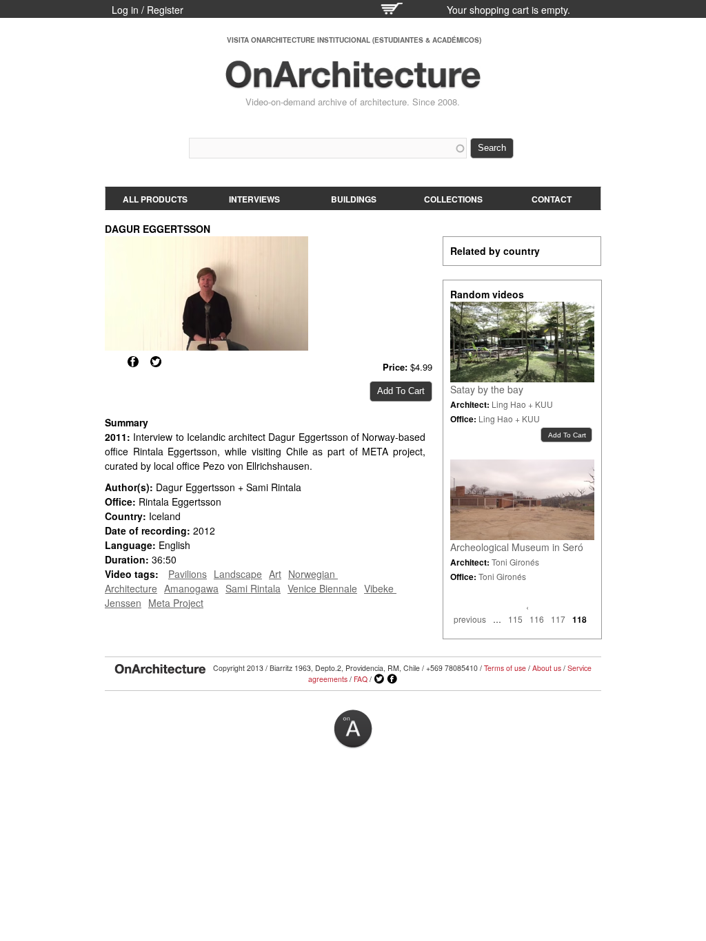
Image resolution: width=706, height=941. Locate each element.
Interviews (254, 199)
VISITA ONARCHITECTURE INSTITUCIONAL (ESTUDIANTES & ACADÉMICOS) (354, 40)
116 (537, 619)
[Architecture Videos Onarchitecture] (353, 83)
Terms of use (505, 668)
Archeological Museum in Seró (516, 547)
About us (546, 668)
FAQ (360, 679)
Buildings (353, 199)
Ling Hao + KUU (522, 404)
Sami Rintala (253, 588)
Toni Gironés (515, 562)
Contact (552, 199)
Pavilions (187, 574)
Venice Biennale (322, 588)
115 (515, 619)
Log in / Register (147, 10)
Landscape (238, 574)
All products (155, 199)
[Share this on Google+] (110, 361)
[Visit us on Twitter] (379, 679)
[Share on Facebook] (133, 361)
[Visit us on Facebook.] (392, 679)
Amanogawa (191, 588)
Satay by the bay (486, 389)
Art (275, 574)
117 (558, 619)
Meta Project (175, 603)
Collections (453, 199)
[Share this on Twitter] (155, 361)
